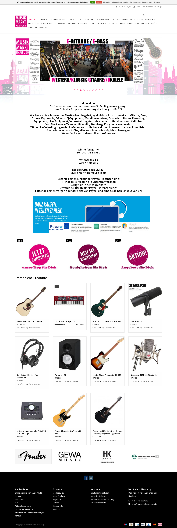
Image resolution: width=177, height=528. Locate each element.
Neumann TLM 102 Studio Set (143, 375)
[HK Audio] (106, 456)
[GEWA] (70, 456)
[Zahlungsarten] (125, 524)
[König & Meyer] (143, 456)
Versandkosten (34, 328)
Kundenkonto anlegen (99, 493)
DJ (114, 19)
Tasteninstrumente (101, 19)
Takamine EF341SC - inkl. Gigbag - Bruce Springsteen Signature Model (107, 432)
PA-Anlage (150, 19)
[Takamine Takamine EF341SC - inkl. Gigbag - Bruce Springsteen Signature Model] (107, 410)
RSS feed (56, 509)
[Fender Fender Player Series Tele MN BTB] (70, 410)
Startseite (33, 19)
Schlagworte (58, 506)
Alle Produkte (58, 493)
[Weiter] (157, 62)
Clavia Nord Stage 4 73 (65, 321)
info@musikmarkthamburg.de (144, 504)
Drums (72, 19)
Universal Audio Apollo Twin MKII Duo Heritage (31, 432)
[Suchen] (143, 15)
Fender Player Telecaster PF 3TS (107, 375)
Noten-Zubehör (149, 23)
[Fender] (33, 456)
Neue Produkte (59, 496)
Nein (99, 2)
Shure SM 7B (136, 321)
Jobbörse (32, 27)
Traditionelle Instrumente (42, 23)
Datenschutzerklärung (24, 509)
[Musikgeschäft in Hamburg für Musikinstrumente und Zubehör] (21, 21)
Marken (43, 27)
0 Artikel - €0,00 (125, 7)
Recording (122, 19)
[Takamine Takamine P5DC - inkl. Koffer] (32, 300)
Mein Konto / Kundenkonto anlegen (149, 7)
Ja (93, 2)
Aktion (44, 19)
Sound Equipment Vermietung (124, 23)
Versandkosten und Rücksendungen (29, 512)
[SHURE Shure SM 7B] (145, 300)
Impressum (19, 499)
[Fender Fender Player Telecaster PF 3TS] (107, 354)
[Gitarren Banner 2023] (88, 61)
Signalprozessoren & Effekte (72, 23)
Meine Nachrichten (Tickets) (102, 499)
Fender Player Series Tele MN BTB (68, 432)
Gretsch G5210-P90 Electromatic (107, 321)
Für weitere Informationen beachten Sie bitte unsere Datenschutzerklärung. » (131, 2)
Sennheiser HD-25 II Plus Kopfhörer (27, 376)
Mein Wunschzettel (98, 502)
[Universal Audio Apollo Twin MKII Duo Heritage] (32, 410)
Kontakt (18, 516)
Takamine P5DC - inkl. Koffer (30, 321)
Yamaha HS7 (60, 375)
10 (102, 90)
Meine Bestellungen (98, 496)
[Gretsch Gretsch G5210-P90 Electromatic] (107, 300)
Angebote (57, 499)
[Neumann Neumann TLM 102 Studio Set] (145, 354)
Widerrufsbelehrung (23, 506)
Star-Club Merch (98, 23)
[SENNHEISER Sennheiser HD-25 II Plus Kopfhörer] (32, 354)
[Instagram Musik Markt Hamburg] (91, 478)
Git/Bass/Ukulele (58, 19)
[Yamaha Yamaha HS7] (70, 354)
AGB (16, 502)
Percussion (83, 19)
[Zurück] (20, 62)
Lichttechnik (136, 19)
